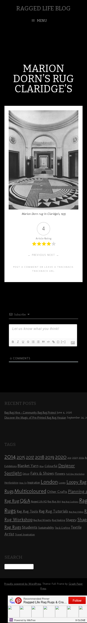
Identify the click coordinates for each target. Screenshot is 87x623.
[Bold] (12, 341)
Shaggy (71, 520)
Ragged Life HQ (39, 501)
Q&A (25, 501)
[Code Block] (48, 341)
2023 (75, 457)
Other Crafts (57, 491)
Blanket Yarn (28, 465)
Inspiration (33, 482)
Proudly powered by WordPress (22, 583)
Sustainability (46, 527)
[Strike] (27, 341)
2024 (81, 457)
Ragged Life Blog (43, 8)
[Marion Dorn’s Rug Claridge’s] (43, 208)
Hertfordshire (11, 482)
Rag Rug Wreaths (42, 520)
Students (29, 527)
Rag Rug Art (54, 501)
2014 (10, 456)
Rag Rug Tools (27, 511)
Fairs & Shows (42, 473)
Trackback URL (43, 270)
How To (23, 482)
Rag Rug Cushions (70, 501)
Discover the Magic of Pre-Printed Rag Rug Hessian (35, 417)
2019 (49, 457)
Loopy (62, 482)
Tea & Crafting (62, 527)
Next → (53, 255)
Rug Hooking (58, 520)
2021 (69, 457)
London (49, 481)
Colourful (51, 466)
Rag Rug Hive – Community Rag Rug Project (30, 412)
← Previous (37, 255)
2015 (21, 457)
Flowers (60, 474)
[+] (63, 341)
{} (58, 341)
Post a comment (26, 266)
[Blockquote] (43, 341)
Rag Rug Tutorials (53, 511)
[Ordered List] (32, 341)
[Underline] (22, 341)
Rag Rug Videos (76, 511)
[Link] (53, 341)
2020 (61, 456)
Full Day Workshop (75, 474)
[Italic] (17, 341)
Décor (26, 473)
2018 (39, 457)
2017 (30, 457)
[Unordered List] (38, 341)
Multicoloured (30, 491)
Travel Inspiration (25, 534)
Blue (41, 466)
